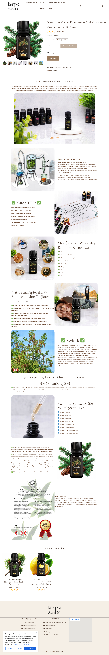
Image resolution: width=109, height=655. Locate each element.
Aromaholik (58, 67)
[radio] (59, 39)
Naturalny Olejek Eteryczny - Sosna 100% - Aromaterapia (14, 582)
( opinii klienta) (60, 32)
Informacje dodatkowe (52, 81)
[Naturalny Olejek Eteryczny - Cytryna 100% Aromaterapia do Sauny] (41, 565)
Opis (38, 81)
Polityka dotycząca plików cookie (21, 644)
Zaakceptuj (31, 648)
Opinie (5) (69, 81)
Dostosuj (10, 648)
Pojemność (50, 40)
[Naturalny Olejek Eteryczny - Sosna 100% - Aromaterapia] (14, 565)
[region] (20, 641)
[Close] (37, 633)
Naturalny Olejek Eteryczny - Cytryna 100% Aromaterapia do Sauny (41, 582)
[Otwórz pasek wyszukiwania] (80, 5)
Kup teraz (53, 58)
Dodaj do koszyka (69, 45)
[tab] (38, 81)
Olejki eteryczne (66, 67)
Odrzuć (20, 648)
